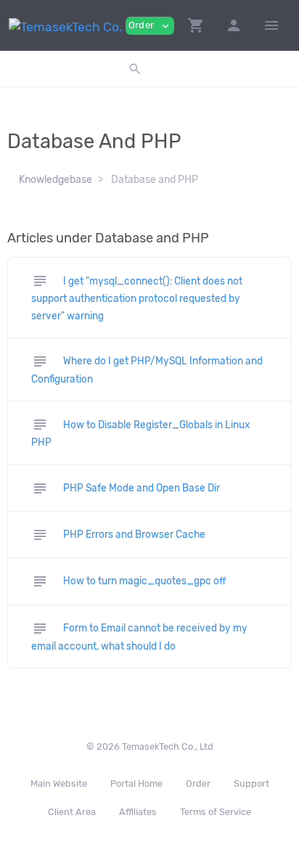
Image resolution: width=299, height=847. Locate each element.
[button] (196, 25)
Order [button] (149, 26)
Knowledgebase (55, 179)
